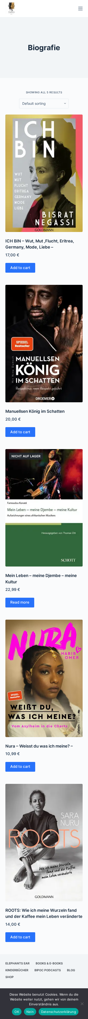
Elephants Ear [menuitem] (17, 963)
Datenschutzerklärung (58, 1012)
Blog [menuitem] (71, 970)
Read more (19, 602)
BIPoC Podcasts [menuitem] (47, 970)
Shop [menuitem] (9, 977)
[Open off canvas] (80, 8)
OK (16, 1012)
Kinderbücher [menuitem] (16, 970)
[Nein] (81, 1003)
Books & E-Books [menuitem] (49, 963)
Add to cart (20, 267)
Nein (30, 1012)
